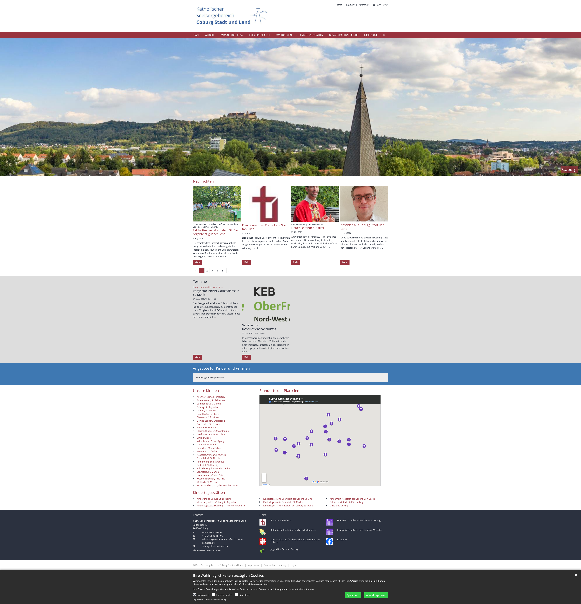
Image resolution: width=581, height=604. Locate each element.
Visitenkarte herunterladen (207, 550)
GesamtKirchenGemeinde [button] (343, 35)
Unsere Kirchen (206, 390)
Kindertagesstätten (209, 492)
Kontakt (198, 515)
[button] (383, 35)
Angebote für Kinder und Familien (221, 368)
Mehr (197, 262)
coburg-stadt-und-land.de (215, 545)
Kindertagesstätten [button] (311, 35)
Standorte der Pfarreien (279, 390)
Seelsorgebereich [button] (259, 35)
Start (196, 35)
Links (262, 515)
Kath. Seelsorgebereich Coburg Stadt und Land (219, 520)
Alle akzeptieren (376, 595)
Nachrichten (203, 181)
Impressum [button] (370, 35)
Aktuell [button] (210, 35)
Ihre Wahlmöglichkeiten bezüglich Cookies (228, 575)
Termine (200, 281)
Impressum (198, 599)
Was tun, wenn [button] (284, 35)
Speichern (353, 595)
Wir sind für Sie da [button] (232, 35)
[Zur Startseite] (232, 16)
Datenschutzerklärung (216, 599)
